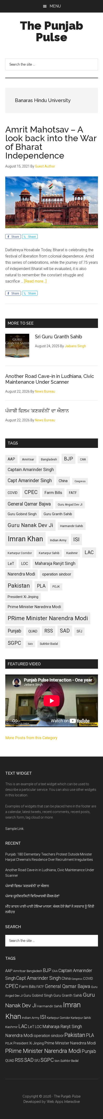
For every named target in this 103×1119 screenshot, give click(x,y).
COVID (12, 493)
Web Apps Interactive (63, 1102)
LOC (24, 563)
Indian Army (58, 540)
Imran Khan (25, 539)
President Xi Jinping (23, 597)
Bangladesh (49, 459)
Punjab (14, 631)
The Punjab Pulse (51, 31)
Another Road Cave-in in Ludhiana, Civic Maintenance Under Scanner (49, 379)
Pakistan (19, 585)
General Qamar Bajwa (29, 504)
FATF (73, 493)
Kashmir (72, 553)
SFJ (79, 631)
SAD (65, 631)
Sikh (30, 644)
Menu (55, 6)
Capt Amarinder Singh (30, 480)
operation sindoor (56, 574)
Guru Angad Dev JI (70, 504)
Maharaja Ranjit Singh (55, 563)
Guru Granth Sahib (58, 514)
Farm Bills (53, 492)
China (63, 481)
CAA (83, 459)
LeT (11, 563)
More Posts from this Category (31, 738)
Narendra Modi (21, 574)
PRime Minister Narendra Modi (48, 618)
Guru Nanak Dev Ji (30, 525)
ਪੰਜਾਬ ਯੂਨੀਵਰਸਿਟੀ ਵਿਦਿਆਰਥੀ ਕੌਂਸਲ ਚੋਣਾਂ (32, 896)
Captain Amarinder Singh (31, 469)
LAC (89, 552)
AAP (11, 459)
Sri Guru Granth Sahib (58, 337)
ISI (76, 539)
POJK (56, 586)
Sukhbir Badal (49, 644)
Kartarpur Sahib (49, 553)
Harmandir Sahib (71, 526)
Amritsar (28, 459)
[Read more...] (35, 281)
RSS (48, 631)
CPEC (31, 492)
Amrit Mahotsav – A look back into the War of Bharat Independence (51, 142)
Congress (80, 481)
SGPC (14, 643)
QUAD (32, 631)
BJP (68, 459)
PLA (41, 586)
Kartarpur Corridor (20, 553)
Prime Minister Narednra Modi (34, 606)
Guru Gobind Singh (22, 514)
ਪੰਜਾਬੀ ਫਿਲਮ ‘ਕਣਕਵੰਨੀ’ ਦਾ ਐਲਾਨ (37, 411)
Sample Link (14, 829)
